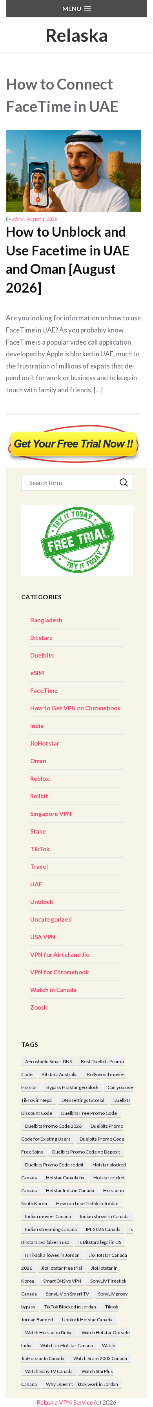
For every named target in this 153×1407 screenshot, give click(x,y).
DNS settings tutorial (83, 1100)
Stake (38, 831)
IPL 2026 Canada (103, 1229)
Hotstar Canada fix (65, 1178)
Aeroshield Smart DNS (48, 1061)
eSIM (37, 672)
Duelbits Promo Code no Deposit (86, 1152)
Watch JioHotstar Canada (66, 1345)
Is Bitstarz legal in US (99, 1242)
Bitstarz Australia (60, 1074)
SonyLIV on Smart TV (67, 1294)
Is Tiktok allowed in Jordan (52, 1255)
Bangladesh (46, 620)
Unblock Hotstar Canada (87, 1320)
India (37, 725)
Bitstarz (41, 637)
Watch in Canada (53, 989)
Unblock (41, 901)
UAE (36, 884)
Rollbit (39, 796)
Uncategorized (51, 919)
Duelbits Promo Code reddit (54, 1165)
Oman (38, 760)
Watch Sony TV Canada (49, 1371)
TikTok (39, 848)
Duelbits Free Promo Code (89, 1113)
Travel (39, 866)
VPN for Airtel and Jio (59, 954)
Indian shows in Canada (104, 1216)
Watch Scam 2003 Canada (100, 1358)
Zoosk (38, 1007)
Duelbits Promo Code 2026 (53, 1126)
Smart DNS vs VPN (62, 1281)
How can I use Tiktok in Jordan (87, 1203)
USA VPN (42, 936)
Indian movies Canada (48, 1216)
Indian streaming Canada (51, 1229)
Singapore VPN (50, 813)
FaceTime (44, 690)
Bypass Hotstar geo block (72, 1087)
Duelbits (42, 655)
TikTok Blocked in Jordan (70, 1307)
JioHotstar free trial (61, 1268)
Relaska (76, 35)
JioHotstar (44, 743)
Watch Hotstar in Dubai (49, 1332)
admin (18, 218)
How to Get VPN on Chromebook (75, 708)
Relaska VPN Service (64, 1402)
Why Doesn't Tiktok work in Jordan (82, 1384)
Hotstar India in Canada (70, 1190)
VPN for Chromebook (59, 972)
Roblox (39, 778)
